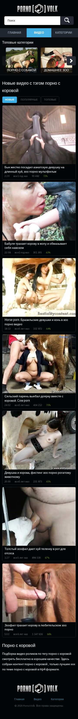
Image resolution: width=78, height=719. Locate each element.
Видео (38, 699)
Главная (19, 699)
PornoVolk (39, 8)
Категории (57, 699)
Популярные (29, 99)
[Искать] (67, 20)
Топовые (50, 99)
